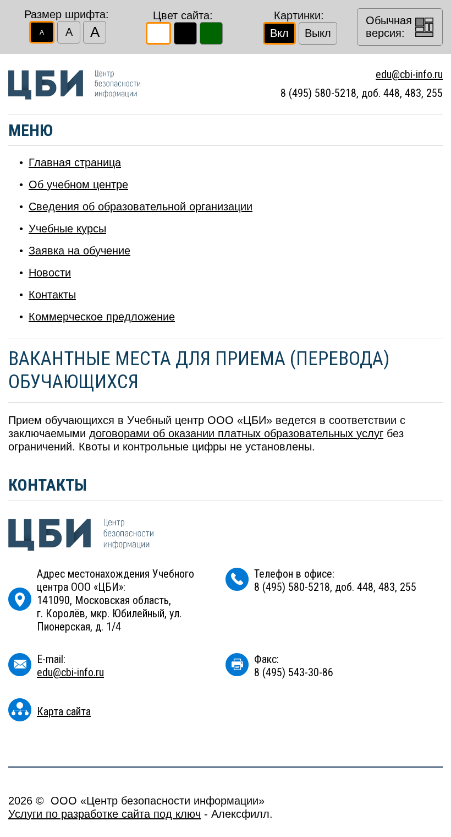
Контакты (52, 295)
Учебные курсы (67, 228)
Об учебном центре (78, 184)
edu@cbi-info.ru (409, 74)
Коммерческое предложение (102, 317)
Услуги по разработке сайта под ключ (104, 814)
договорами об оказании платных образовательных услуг (236, 433)
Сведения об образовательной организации (140, 206)
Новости (50, 273)
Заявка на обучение (79, 250)
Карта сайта (64, 711)
